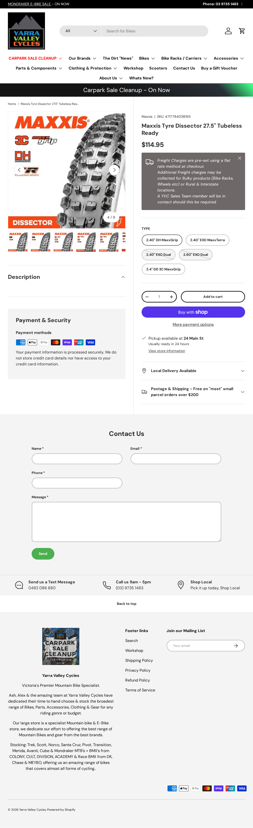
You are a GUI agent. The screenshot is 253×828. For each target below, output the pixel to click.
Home (12, 104)
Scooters (158, 68)
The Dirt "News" (118, 58)
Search (131, 640)
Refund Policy (137, 680)
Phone (37, 473)
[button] (242, 30)
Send (43, 553)
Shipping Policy (139, 660)
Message (39, 497)
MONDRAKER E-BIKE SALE (30, 4)
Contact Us (184, 68)
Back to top (126, 603)
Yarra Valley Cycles (32, 810)
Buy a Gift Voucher (219, 68)
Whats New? (141, 78)
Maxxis (147, 116)
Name (36, 448)
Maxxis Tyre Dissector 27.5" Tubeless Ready (50, 104)
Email (135, 448)
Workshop (133, 68)
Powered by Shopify (61, 810)
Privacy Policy (137, 670)
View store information (166, 351)
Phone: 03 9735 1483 (220, 4)
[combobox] (134, 31)
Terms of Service (140, 690)
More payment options (193, 324)
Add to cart (213, 296)
